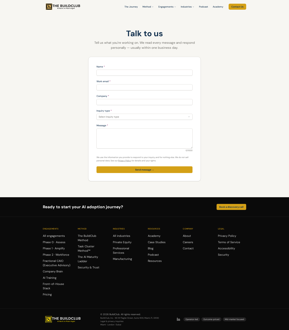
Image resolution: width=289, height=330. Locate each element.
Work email (109, 81)
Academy (218, 6)
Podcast (203, 6)
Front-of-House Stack (53, 286)
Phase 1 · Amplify (54, 248)
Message (108, 125)
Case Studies (157, 242)
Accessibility (226, 248)
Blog (150, 248)
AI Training (49, 278)
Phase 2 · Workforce (56, 255)
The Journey (131, 6)
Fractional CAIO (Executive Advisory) (56, 263)
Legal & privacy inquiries (111, 321)
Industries (186, 6)
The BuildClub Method (87, 238)
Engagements (165, 6)
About (187, 236)
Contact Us (237, 6)
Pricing (47, 294)
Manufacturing (122, 259)
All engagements (54, 236)
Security (223, 255)
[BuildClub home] (63, 6)
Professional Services (121, 250)
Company (108, 96)
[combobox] (144, 117)
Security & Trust (88, 267)
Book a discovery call (231, 206)
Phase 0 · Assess (54, 242)
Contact (188, 248)
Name (106, 66)
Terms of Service (229, 242)
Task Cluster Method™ (86, 248)
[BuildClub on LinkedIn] (178, 319)
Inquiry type (110, 110)
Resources (155, 261)
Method (146, 6)
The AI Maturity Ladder (88, 259)
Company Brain (53, 271)
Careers (188, 242)
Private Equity (122, 242)
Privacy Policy (124, 160)
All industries (121, 236)
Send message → (144, 169)
